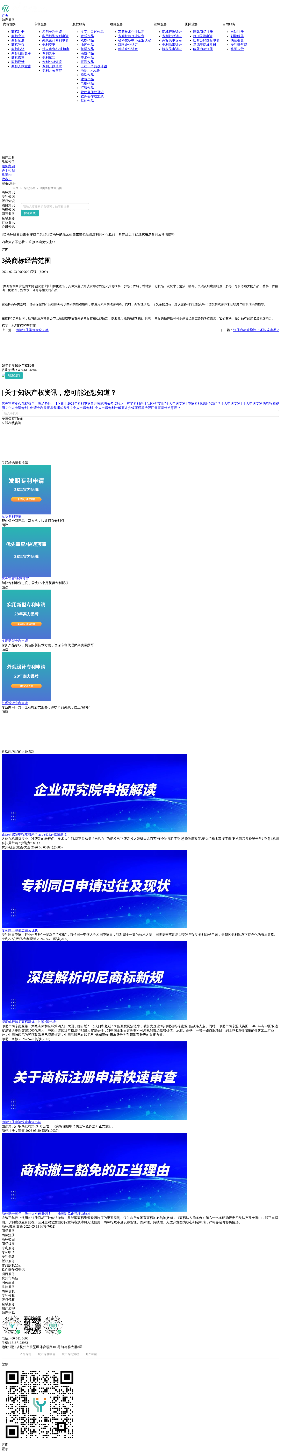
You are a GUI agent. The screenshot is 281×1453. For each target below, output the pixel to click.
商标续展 (17, 40)
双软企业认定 (128, 44)
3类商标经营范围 (51, 188)
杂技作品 (87, 53)
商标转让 (17, 49)
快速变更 (237, 40)
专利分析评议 (52, 62)
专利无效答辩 (52, 70)
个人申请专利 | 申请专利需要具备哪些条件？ (40, 408)
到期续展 (237, 36)
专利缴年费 (239, 44)
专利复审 (48, 53)
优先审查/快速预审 (55, 49)
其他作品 (87, 100)
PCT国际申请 (202, 36)
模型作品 (87, 75)
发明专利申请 (52, 31)
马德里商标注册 (204, 44)
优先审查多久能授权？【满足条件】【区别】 (34, 403)
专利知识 (29, 188)
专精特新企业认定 (131, 36)
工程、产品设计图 (94, 66)
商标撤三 (17, 57)
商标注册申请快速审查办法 (21, 1122)
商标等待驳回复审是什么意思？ (158, 408)
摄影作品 (87, 62)
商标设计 (17, 62)
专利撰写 (48, 57)
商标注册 (17, 31)
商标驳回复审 (21, 53)
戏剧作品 (87, 40)
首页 (5, 15)
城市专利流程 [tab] (70, 1354)
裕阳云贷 (237, 49)
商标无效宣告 (21, 66)
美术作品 (87, 57)
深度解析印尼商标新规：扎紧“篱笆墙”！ (31, 1022)
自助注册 (237, 31)
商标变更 (17, 36)
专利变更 (48, 44)
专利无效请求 (52, 66)
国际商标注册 (203, 31)
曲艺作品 (87, 44)
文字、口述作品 (92, 31)
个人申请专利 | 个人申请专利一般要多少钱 (104, 408)
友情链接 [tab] (7, 1354)
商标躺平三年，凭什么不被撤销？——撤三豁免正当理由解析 (46, 1213)
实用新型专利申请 (55, 36)
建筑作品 (87, 79)
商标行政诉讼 (172, 31)
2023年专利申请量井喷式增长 (88, 403)
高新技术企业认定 (131, 31)
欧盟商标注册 (203, 49)
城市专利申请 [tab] (46, 1354)
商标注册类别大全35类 (32, 330)
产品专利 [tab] (25, 1354)
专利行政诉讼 (172, 36)
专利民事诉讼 (172, 44)
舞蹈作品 (87, 49)
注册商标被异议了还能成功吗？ (256, 330)
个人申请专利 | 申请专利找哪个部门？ (193, 403)
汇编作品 (87, 88)
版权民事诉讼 (172, 49)
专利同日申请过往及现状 (20, 930)
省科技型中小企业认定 (134, 40)
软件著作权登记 (92, 92)
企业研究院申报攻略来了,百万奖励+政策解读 (34, 834)
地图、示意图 (90, 70)
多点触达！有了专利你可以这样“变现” (138, 403)
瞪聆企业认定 (128, 49)
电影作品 (87, 83)
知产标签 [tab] (91, 1354)
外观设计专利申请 (55, 40)
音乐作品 (87, 36)
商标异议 (17, 44)
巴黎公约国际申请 (206, 40)
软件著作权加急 (92, 96)
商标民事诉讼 (172, 40)
